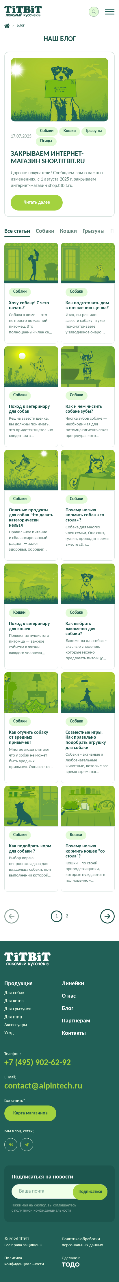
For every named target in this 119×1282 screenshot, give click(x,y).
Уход (9, 1033)
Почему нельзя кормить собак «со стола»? (85, 515)
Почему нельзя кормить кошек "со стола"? (85, 851)
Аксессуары (15, 1025)
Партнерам (76, 1021)
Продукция (18, 984)
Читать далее (37, 202)
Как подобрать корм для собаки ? (30, 849)
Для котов (14, 1001)
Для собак (14, 993)
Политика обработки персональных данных (82, 1242)
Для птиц (13, 1017)
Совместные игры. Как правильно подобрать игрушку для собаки (86, 740)
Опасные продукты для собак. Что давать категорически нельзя (31, 518)
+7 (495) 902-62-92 (37, 1062)
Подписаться (90, 1192)
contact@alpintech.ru (43, 1086)
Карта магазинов (30, 1113)
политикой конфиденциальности (42, 1210)
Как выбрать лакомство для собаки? (80, 629)
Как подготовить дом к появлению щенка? (87, 306)
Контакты (74, 1033)
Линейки (73, 984)
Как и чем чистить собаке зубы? (84, 409)
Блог (67, 1008)
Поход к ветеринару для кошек (29, 626)
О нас (69, 996)
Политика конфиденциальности (24, 1261)
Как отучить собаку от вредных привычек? (28, 737)
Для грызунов (17, 1009)
